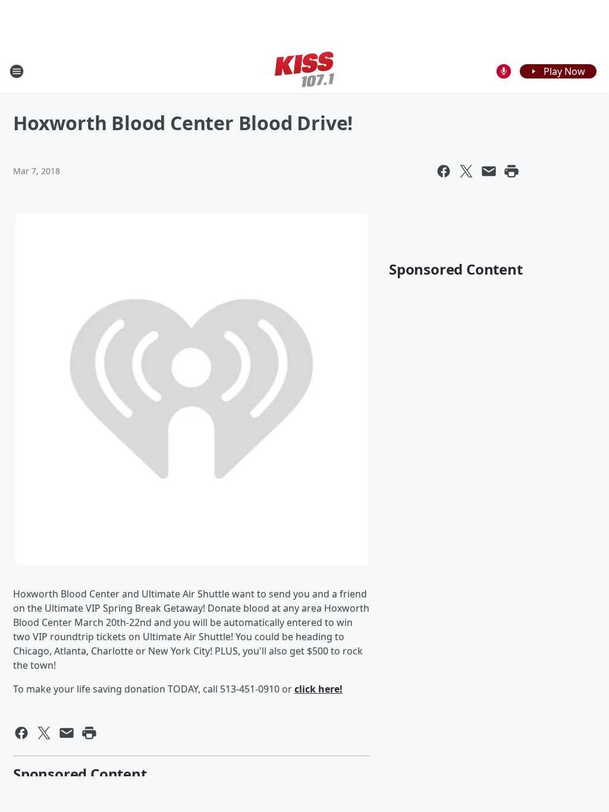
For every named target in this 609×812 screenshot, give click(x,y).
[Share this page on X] (466, 171)
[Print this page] (511, 171)
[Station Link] (304, 71)
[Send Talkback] (504, 71)
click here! (318, 688)
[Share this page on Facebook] (443, 171)
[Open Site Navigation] (17, 71)
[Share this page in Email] (489, 171)
